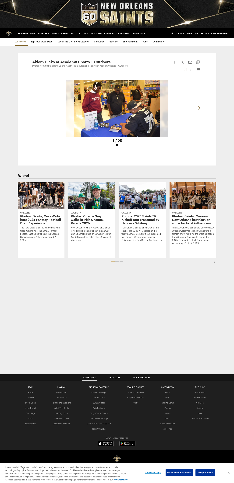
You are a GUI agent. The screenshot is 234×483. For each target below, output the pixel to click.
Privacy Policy (120, 479)
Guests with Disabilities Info (99, 423)
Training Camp (167, 403)
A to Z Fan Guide (61, 408)
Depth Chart (30, 403)
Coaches (30, 397)
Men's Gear (200, 392)
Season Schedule (99, 429)
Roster (30, 392)
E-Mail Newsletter (167, 423)
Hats (200, 413)
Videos (167, 413)
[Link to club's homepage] (9, 33)
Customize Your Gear (200, 418)
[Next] (199, 108)
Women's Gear (200, 397)
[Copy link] (197, 62)
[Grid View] (191, 69)
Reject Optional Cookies (179, 472)
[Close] (228, 472)
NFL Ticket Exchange (99, 418)
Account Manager (98, 392)
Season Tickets (98, 397)
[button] (113, 261)
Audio (167, 418)
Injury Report (30, 408)
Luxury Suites (99, 403)
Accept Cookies (205, 472)
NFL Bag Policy (61, 413)
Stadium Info (61, 392)
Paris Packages (98, 408)
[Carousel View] (185, 69)
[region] (117, 473)
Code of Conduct (61, 418)
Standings (30, 413)
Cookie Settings (153, 472)
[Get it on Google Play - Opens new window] (127, 445)
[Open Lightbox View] (117, 115)
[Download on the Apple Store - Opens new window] (105, 444)
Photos (167, 408)
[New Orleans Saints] (117, 458)
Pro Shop (200, 387)
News (167, 392)
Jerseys (200, 408)
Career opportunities (135, 392)
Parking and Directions (61, 403)
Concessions (61, 397)
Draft (167, 397)
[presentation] (215, 262)
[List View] (198, 69)
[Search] (172, 33)
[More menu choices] (149, 33)
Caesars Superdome (61, 423)
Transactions (30, 423)
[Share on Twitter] (182, 64)
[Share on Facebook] (174, 64)
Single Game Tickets (99, 413)
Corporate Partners (135, 397)
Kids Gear (200, 403)
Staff (135, 403)
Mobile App (167, 429)
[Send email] (190, 64)
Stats (30, 418)
